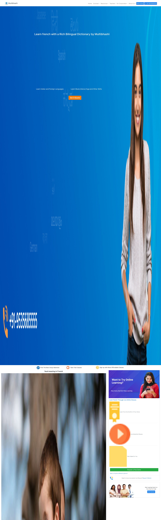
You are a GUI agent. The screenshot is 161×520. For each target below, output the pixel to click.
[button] (96, 3)
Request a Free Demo (134, 470)
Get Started (151, 492)
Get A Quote (75, 98)
